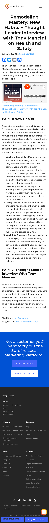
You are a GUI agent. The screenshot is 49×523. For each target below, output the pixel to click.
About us (6, 464)
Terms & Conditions (11, 505)
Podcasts (23, 318)
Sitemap (7, 509)
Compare (6, 460)
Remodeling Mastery (12, 105)
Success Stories (32, 438)
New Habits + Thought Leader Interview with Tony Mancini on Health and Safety (24, 108)
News (5, 471)
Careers (6, 475)
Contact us (7, 467)
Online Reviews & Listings (36, 471)
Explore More (24, 363)
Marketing (30, 475)
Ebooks (28, 434)
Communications (33, 487)
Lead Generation (33, 483)
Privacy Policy (26, 505)
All (15, 318)
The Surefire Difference (12, 456)
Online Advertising (33, 479)
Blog (27, 427)
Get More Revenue (10, 444)
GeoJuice (30, 460)
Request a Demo (36, 520)
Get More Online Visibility (13, 430)
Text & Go (30, 467)
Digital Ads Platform (34, 464)
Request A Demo (23, 373)
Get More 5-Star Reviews (13, 427)
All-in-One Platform (34, 456)
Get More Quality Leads (12, 434)
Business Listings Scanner (36, 430)
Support (37, 505)
